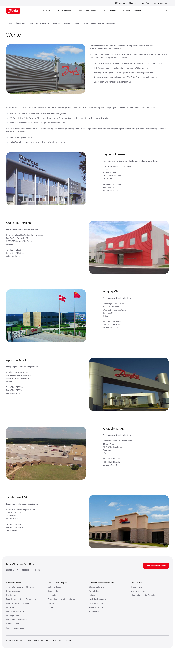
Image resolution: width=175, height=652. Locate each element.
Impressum (56, 640)
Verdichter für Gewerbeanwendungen (100, 23)
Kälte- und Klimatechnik (16, 619)
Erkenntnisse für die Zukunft (143, 595)
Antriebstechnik (96, 591)
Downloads (53, 591)
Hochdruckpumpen (97, 599)
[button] (145, 3)
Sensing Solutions (96, 603)
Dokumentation (54, 587)
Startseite (9, 23)
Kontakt (51, 607)
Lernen (51, 603)
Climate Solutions (96, 587)
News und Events (138, 591)
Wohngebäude (12, 623)
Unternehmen (136, 587)
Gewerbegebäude (14, 591)
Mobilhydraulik (12, 615)
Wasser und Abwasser (15, 628)
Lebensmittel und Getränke (17, 603)
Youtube (36, 569)
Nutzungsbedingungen (38, 640)
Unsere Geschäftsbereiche (39, 23)
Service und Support (57, 582)
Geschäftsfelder (13, 582)
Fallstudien (52, 595)
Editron (92, 595)
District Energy (12, 595)
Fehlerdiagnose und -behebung (61, 599)
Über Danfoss (21, 23)
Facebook (25, 569)
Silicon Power (95, 611)
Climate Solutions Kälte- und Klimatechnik (67, 23)
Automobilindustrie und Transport (20, 587)
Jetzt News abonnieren (156, 565)
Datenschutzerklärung (15, 640)
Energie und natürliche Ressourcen (21, 599)
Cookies (67, 640)
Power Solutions (96, 607)
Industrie (10, 607)
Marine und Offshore (15, 611)
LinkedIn (10, 569)
